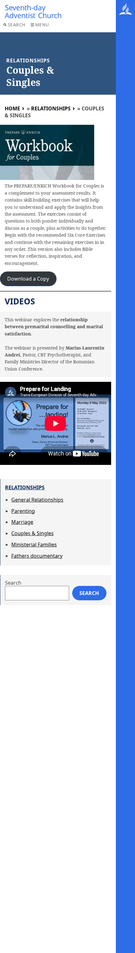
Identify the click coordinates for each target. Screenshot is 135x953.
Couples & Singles (32, 533)
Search (16, 25)
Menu (42, 25)
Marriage (22, 522)
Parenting (23, 511)
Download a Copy (28, 278)
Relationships (51, 108)
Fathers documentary (36, 555)
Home (12, 108)
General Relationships (37, 499)
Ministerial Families (34, 544)
